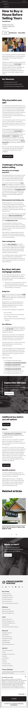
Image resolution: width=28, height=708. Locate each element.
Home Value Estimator (7, 636)
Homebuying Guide (6, 593)
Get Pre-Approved (7, 156)
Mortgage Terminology (7, 638)
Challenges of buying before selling (13, 84)
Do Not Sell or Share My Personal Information (14, 704)
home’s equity (17, 64)
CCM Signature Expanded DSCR (13, 369)
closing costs (15, 135)
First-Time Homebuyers (7, 599)
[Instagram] (12, 586)
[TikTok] (22, 586)
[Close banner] (25, 676)
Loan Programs (5, 624)
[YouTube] (15, 586)
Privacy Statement (7, 669)
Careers (4, 652)
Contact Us (4, 661)
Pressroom (4, 660)
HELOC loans (6, 424)
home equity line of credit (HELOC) (13, 433)
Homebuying (13, 32)
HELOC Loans (6, 465)
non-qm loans (10, 328)
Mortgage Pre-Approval (7, 597)
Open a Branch (5, 658)
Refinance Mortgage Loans (8, 613)
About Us (4, 648)
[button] (12, 534)
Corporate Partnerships (7, 650)
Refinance (5, 607)
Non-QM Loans (9, 393)
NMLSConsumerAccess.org (8, 644)
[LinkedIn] (6, 586)
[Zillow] (19, 586)
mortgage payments (20, 189)
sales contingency (12, 244)
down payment (6, 135)
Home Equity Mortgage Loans (8, 623)
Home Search (6, 6)
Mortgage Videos (6, 640)
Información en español (7, 665)
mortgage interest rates (12, 220)
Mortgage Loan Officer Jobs (8, 654)
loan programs (18, 131)
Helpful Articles (5, 634)
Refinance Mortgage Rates (8, 611)
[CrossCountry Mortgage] (12, 582)
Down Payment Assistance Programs (10, 603)
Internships (4, 656)
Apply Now (8, 555)
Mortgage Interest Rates (7, 595)
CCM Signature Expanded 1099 (13, 364)
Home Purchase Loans (7, 601)
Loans (4, 617)
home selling (21, 32)
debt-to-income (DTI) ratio (15, 215)
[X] (9, 586)
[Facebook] (2, 586)
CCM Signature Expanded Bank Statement (15, 362)
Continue (14, 698)
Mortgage (6, 4)
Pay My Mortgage (6, 642)
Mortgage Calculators (7, 632)
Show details (21, 694)
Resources (5, 630)
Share (5, 32)
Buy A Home (5, 591)
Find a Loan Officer (6, 663)
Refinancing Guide (6, 609)
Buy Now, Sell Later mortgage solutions (14, 86)
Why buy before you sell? (11, 82)
